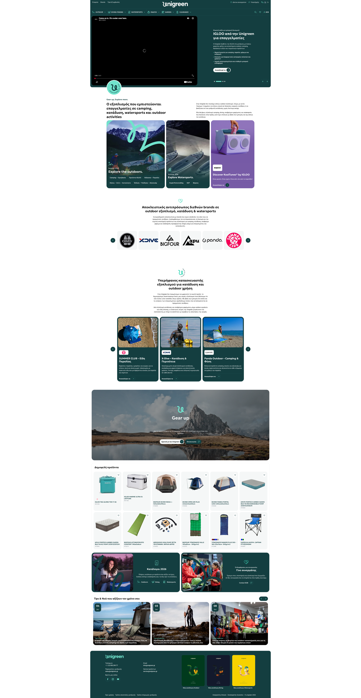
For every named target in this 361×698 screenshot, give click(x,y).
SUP (188, 183)
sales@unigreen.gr (111, 671)
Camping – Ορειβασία (118, 178)
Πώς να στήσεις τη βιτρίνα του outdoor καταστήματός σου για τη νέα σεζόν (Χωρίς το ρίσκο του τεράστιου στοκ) (180, 641)
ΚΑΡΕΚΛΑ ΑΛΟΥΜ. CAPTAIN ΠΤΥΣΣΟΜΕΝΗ (251, 543)
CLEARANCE (183, 12)
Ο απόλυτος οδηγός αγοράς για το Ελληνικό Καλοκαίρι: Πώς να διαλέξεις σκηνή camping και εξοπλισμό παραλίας (238, 641)
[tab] (214, 81)
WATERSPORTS (137, 12)
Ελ (265, 2)
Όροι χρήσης (109, 695)
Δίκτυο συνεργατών (239, 2)
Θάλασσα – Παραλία (151, 178)
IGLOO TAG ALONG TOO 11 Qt (105, 502)
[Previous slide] (263, 81)
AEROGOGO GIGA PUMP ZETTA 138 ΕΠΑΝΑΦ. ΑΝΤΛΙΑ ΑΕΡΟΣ (164, 543)
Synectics (240, 695)
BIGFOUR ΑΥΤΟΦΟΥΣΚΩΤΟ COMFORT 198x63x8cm (134, 543)
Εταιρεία (95, 2)
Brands (102, 2)
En (268, 2)
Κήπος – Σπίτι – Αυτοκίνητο (120, 183)
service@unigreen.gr (150, 671)
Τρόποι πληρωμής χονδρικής (147, 695)
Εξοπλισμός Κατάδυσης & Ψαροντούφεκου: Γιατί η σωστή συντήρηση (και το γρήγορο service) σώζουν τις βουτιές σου (119, 641)
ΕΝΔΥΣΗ (154, 12)
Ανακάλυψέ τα (220, 70)
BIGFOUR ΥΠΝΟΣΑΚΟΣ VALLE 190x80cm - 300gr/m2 (193, 543)
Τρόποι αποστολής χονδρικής (125, 695)
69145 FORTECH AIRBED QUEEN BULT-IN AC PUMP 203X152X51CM (107, 543)
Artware (223, 695)
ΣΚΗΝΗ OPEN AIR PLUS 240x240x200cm (191, 503)
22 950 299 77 (111, 665)
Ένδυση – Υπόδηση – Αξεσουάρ (145, 183)
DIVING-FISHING (117, 12)
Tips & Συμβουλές (114, 2)
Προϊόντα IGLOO (135, 178)
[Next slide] (266, 81)
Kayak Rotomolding (176, 183)
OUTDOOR (99, 12)
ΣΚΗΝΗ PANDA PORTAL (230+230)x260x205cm (220, 503)
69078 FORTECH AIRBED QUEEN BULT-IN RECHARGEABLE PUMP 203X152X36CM (253, 504)
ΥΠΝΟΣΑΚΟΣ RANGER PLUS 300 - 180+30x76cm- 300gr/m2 (224, 543)
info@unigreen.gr (149, 665)
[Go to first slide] (265, 598)
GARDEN (168, 12)
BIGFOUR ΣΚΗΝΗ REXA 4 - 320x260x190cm (163, 503)
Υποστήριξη (255, 2)
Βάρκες (196, 183)
